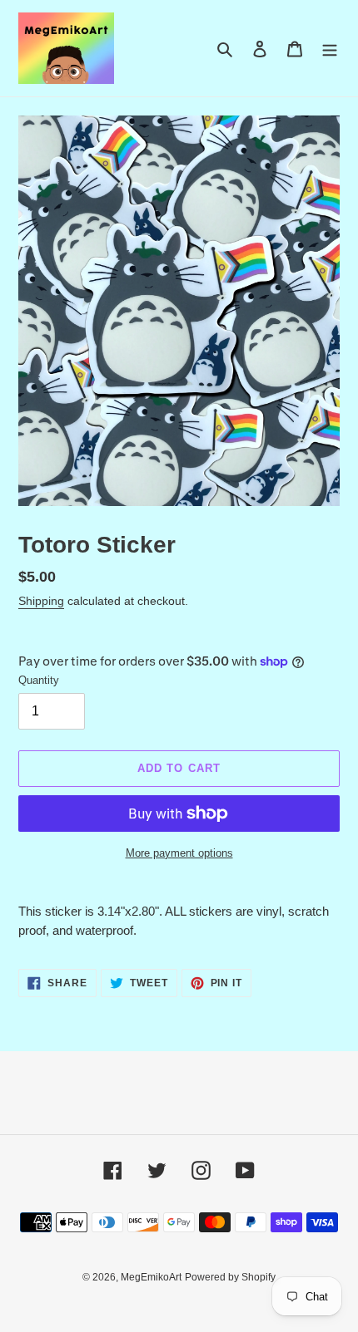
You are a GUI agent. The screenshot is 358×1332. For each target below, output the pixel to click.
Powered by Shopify (230, 1277)
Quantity (38, 680)
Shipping (41, 600)
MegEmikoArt (151, 1277)
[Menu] (329, 48)
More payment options (179, 853)
